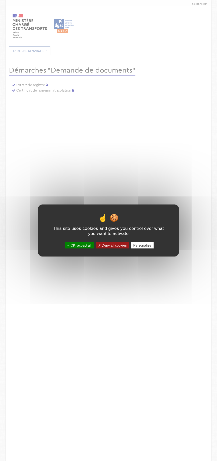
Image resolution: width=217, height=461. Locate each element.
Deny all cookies (114, 245)
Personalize (142, 245)
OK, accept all (81, 245)
